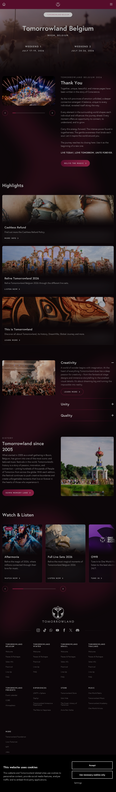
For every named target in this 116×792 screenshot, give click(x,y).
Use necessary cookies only (92, 774)
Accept (92, 765)
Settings (78, 782)
